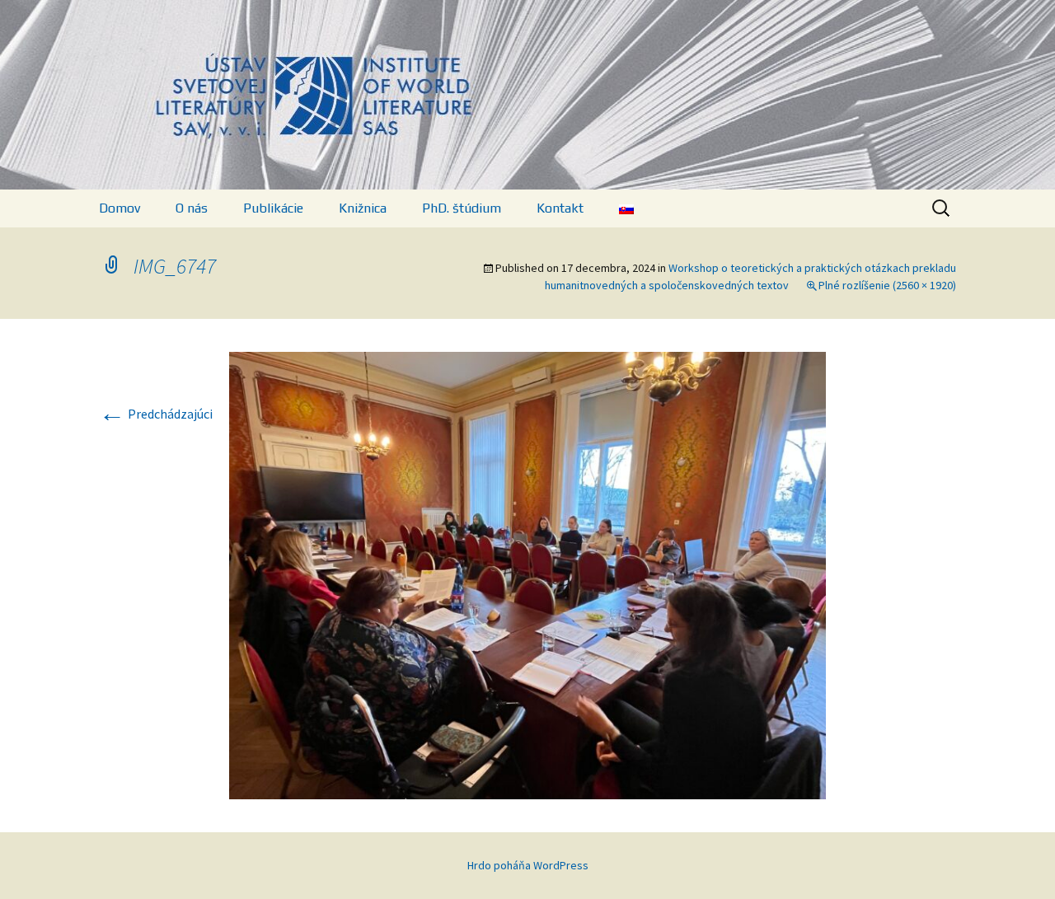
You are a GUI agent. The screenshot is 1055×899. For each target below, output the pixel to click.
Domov (119, 208)
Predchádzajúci (156, 413)
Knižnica (363, 208)
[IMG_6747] (527, 573)
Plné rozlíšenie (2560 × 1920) (887, 285)
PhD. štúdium (461, 208)
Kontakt (560, 208)
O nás (192, 208)
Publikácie (273, 208)
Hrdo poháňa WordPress (527, 865)
